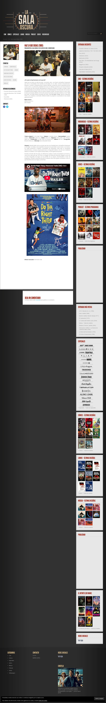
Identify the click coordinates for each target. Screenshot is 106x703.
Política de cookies (43, 700)
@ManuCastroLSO (29, 101)
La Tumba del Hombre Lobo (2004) (88, 320)
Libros (22, 34)
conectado (38, 300)
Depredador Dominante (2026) (87, 72)
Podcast (33, 34)
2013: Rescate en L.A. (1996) (86, 311)
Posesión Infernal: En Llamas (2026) (12, 91)
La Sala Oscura (34, 48)
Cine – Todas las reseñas (85, 114)
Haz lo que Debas (8, 76)
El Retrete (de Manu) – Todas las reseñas (89, 628)
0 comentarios (51, 48)
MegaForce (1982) (83, 64)
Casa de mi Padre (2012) (85, 69)
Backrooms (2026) (83, 58)
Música (28, 34)
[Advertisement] (47, 275)
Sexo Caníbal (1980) (84, 313)
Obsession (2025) (8, 99)
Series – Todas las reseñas (85, 199)
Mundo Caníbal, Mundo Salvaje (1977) (89, 316)
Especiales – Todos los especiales (87, 407)
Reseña (14, 80)
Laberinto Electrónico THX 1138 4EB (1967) (90, 51)
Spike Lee (6, 83)
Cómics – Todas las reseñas (86, 450)
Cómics (10, 34)
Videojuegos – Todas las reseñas (87, 157)
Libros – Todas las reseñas (85, 493)
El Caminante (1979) (84, 318)
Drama (16, 70)
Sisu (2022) (6, 97)
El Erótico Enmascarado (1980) (87, 334)
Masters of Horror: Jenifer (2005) (87, 325)
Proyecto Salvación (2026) (86, 67)
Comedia (6, 66)
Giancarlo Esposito (8, 73)
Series (39, 34)
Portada (5, 39)
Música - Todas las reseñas (86, 323)
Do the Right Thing (8, 70)
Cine (5, 34)
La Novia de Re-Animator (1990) (87, 332)
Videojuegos (45, 34)
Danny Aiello (13, 66)
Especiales (16, 34)
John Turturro (7, 80)
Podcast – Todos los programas (87, 241)
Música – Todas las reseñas (86, 527)
